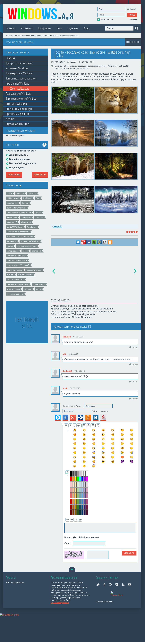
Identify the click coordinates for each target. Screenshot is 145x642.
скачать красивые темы (18, 284)
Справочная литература (19, 109)
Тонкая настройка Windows (21, 78)
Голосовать (14, 174)
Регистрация (134, 19)
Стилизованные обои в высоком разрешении (74, 306)
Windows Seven (62, 68)
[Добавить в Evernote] (94, 242)
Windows (40, 217)
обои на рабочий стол (17, 260)
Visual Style (12, 217)
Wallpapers (26, 217)
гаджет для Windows (30, 241)
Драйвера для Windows (19, 73)
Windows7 (31, 227)
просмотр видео (34, 270)
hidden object (13, 198)
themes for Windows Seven (19, 212)
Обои (26, 36)
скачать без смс (25, 275)
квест (25, 251)
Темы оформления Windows (21, 99)
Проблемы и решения (18, 114)
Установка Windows (17, 68)
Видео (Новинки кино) (18, 124)
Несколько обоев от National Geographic (72, 317)
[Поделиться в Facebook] (88, 242)
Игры (86, 28)
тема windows (13, 289)
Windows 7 (12, 222)
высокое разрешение (79, 66)
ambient (20, 193)
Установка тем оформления (20, 236)
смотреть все (132, 41)
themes (25, 203)
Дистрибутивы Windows (19, 63)
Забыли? (133, 9)
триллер (27, 289)
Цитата (135, 347)
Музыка (10, 119)
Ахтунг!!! (57, 226)
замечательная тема (26, 246)
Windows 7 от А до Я (14, 36)
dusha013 (67, 371)
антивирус (11, 241)
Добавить (129, 553)
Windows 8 (26, 222)
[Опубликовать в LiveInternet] (104, 242)
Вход (132, 15)
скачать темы (39, 284)
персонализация (14, 270)
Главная (10, 28)
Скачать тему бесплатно (18, 232)
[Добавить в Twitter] (78, 242)
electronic (32, 193)
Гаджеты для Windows (18, 94)
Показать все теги (15, 294)
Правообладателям (60, 602)
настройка (36, 251)
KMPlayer (27, 198)
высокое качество (98, 66)
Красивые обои (62, 66)
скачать (10, 275)
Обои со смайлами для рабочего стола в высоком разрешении (83, 311)
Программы (44, 28)
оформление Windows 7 (18, 265)
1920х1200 (85, 68)
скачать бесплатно (15, 279)
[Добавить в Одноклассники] (110, 242)
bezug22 (67, 337)
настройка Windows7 (16, 255)
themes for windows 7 (16, 208)
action (9, 193)
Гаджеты (73, 28)
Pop (37, 198)
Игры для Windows (16, 104)
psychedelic (12, 203)
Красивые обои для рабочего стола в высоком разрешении (82, 308)
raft (64, 354)
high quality (124, 66)
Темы (59, 28)
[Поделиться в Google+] (83, 242)
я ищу (38, 289)
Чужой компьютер (106, 19)
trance (38, 212)
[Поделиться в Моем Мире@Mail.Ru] (99, 242)
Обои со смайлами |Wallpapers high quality (73, 314)
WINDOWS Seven (15, 227)
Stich (65, 388)
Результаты (40, 174)
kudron (73, 62)
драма (10, 246)
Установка (26, 28)
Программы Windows (17, 83)
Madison (41, 13)
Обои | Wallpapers (19, 88)
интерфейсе (12, 251)
